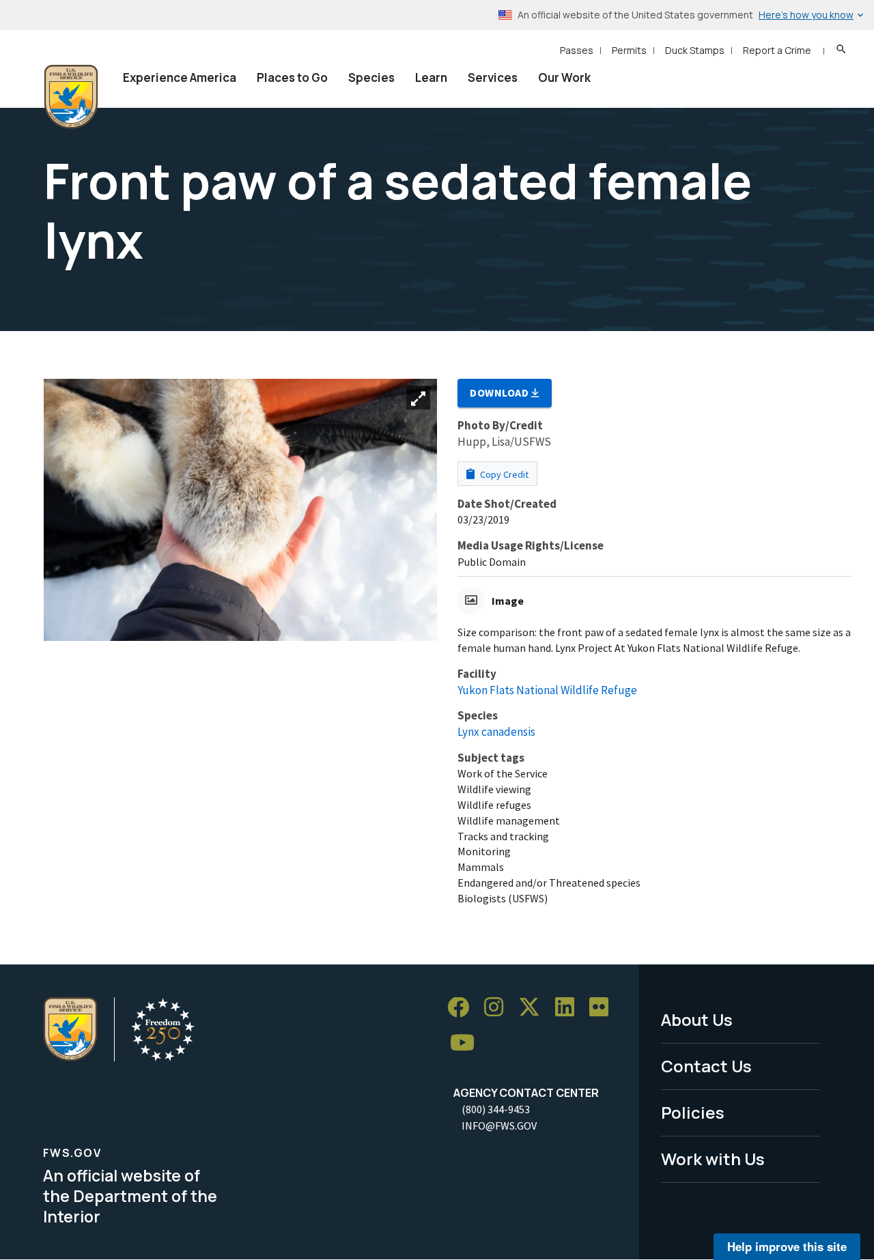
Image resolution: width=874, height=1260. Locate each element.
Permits (629, 50)
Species (371, 77)
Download (500, 392)
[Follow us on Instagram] (498, 1007)
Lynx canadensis (496, 731)
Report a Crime (777, 50)
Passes (576, 50)
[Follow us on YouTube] (467, 1043)
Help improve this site (787, 1246)
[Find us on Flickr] (603, 1007)
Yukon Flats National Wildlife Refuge (547, 690)
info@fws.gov (499, 1125)
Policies (692, 1112)
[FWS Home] (71, 97)
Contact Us (706, 1066)
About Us (697, 1019)
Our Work (564, 77)
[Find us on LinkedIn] (569, 1007)
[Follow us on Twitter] (534, 1007)
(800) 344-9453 (496, 1109)
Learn (431, 77)
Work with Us (713, 1158)
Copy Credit (503, 474)
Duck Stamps (694, 50)
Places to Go (292, 77)
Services (493, 77)
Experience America (179, 77)
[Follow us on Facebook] (463, 1007)
